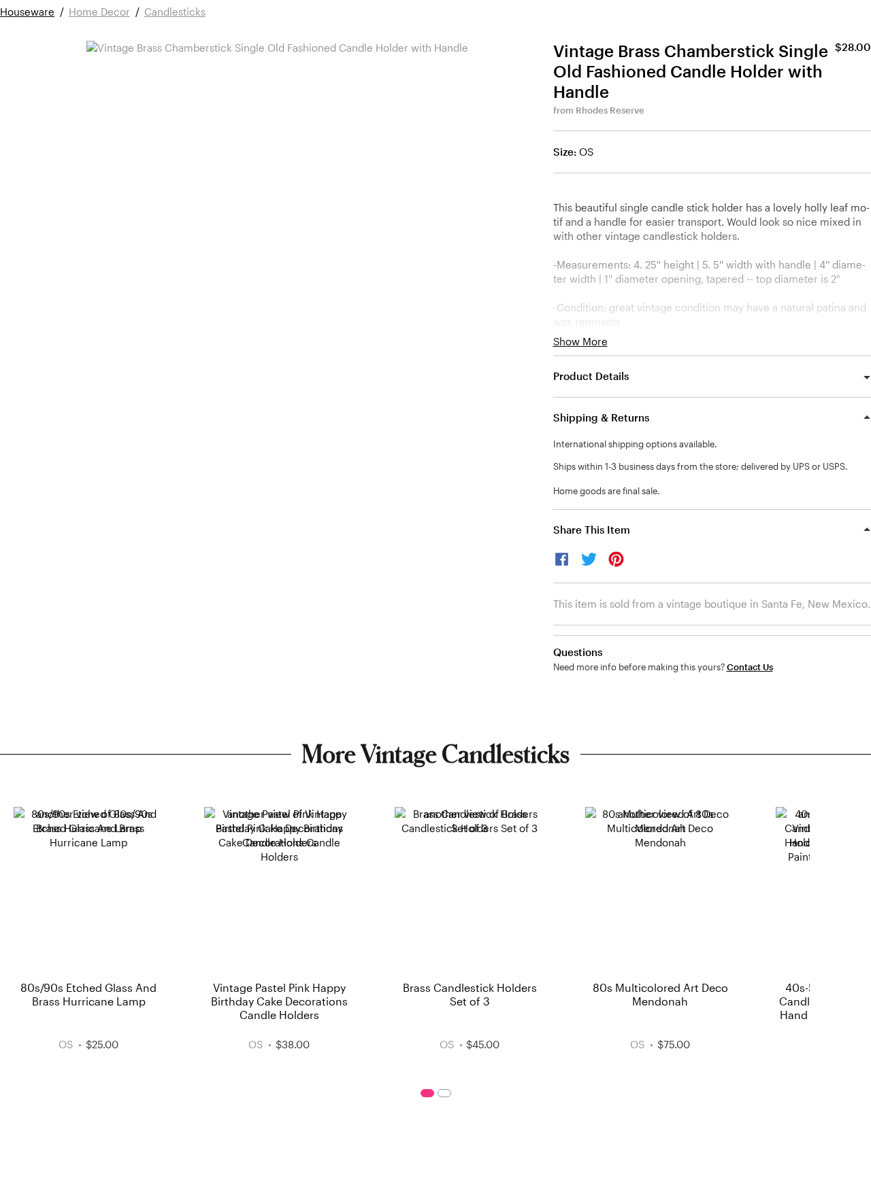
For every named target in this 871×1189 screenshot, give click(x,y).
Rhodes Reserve (610, 110)
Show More (580, 342)
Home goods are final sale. (606, 490)
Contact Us (750, 667)
